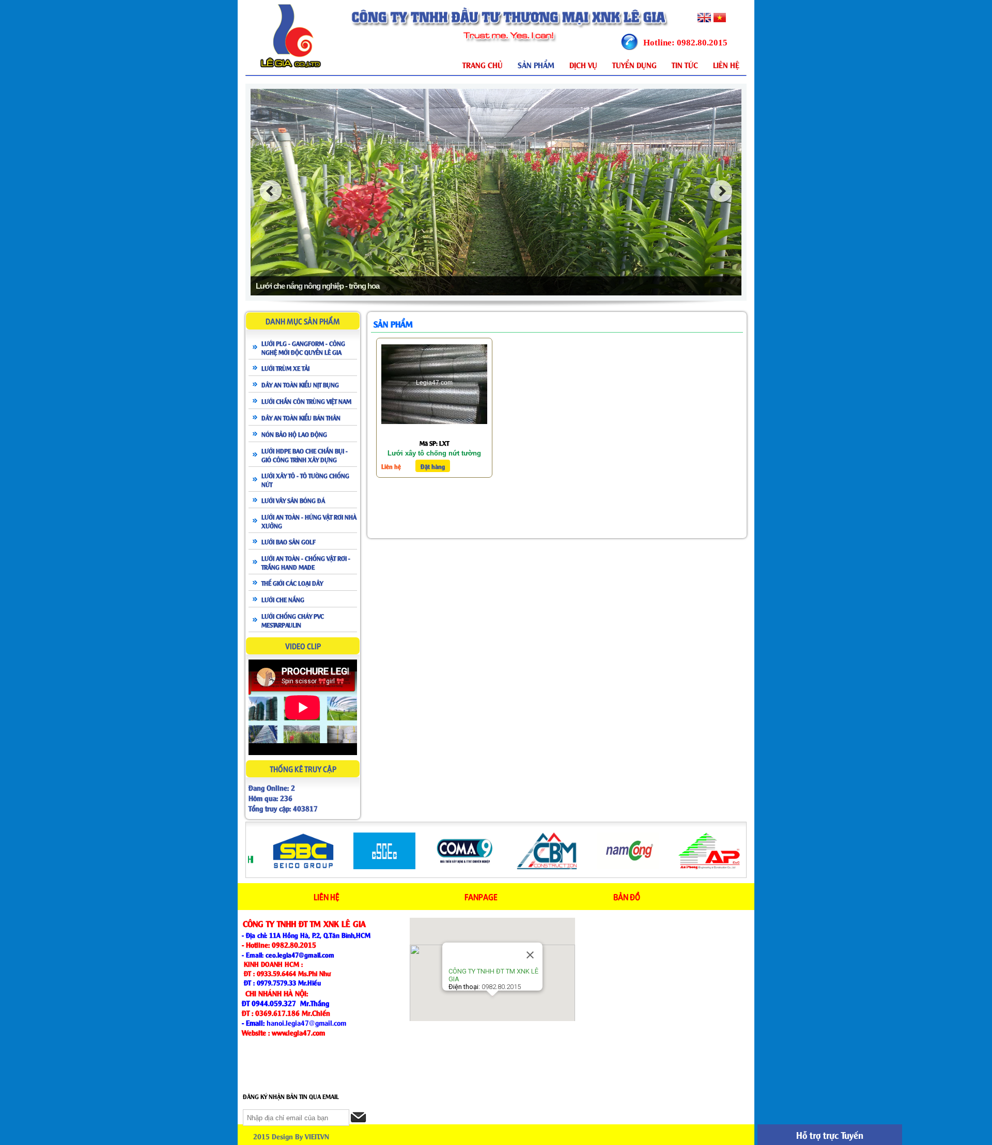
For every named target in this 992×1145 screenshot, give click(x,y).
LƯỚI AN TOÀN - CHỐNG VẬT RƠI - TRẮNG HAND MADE (305, 562)
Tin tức (685, 64)
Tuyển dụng (634, 64)
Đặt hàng (433, 466)
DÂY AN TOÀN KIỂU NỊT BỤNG (300, 384)
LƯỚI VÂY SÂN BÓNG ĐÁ (293, 500)
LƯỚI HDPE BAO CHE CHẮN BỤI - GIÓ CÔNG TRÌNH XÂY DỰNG (304, 454)
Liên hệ (726, 64)
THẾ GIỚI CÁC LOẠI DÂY (292, 582)
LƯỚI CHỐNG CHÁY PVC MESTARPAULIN (292, 620)
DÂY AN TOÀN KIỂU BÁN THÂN (300, 417)
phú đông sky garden (361, 1136)
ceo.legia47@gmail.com (300, 954)
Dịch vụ (583, 64)
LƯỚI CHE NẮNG (282, 599)
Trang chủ (482, 64)
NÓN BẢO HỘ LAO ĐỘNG (294, 434)
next (721, 191)
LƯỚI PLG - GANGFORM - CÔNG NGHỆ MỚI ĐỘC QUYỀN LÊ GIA (303, 347)
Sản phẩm (536, 64)
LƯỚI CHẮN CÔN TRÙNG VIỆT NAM (306, 401)
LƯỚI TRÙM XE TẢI (285, 368)
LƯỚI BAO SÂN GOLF (288, 541)
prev (270, 191)
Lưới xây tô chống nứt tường (434, 453)
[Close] (530, 955)
